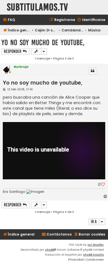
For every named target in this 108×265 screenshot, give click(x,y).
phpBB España (93, 255)
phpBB (49, 250)
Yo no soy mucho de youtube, (42, 42)
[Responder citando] (92, 71)
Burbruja (21, 66)
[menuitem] (9, 20)
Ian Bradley (96, 245)
